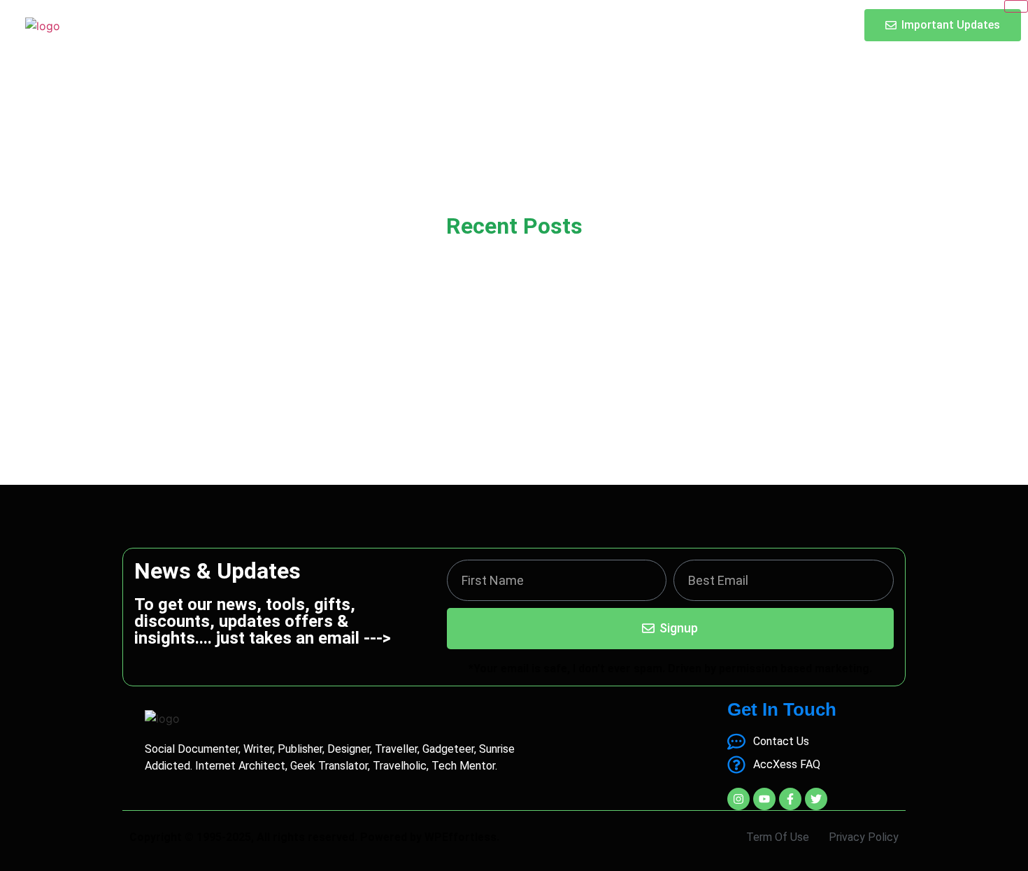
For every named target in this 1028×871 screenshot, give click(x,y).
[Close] (1016, 6)
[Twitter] (816, 799)
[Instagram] (738, 799)
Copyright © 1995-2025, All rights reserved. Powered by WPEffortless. (314, 837)
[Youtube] (764, 799)
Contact (559, 24)
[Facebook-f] (790, 799)
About (497, 24)
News (442, 24)
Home (388, 24)
